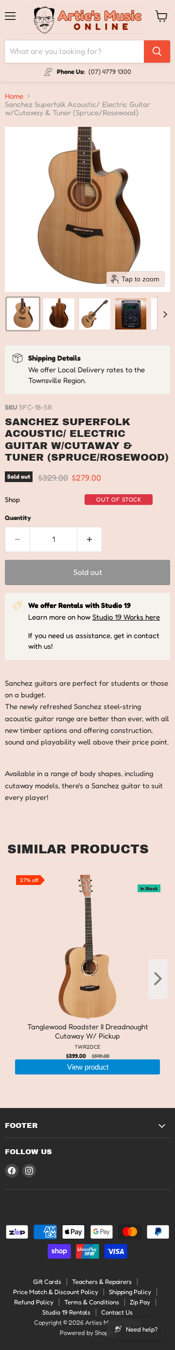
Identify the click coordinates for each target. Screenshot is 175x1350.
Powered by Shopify (88, 1332)
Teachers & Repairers (102, 1281)
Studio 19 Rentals (66, 1312)
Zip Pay (140, 1302)
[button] (22, 313)
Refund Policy (33, 1302)
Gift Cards (47, 1281)
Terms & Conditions (91, 1302)
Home (14, 96)
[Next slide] (165, 314)
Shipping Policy (130, 1292)
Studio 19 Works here (126, 617)
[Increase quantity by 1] (89, 539)
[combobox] (74, 51)
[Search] (157, 51)
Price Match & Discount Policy (55, 1292)
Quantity (18, 517)
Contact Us (117, 1312)
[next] (158, 979)
